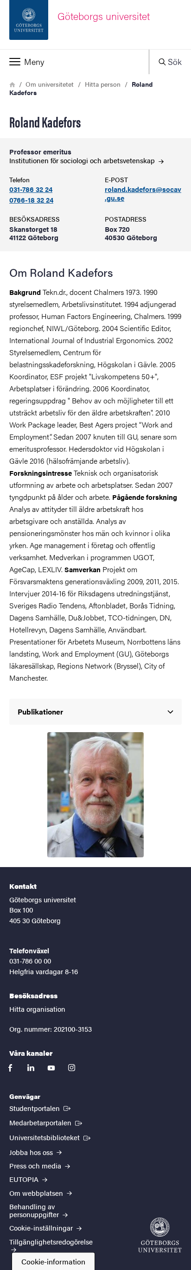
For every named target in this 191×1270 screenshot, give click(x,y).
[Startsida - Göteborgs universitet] (160, 1235)
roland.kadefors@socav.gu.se (143, 194)
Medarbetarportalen (46, 1122)
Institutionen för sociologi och (83, 160)
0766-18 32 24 (31, 200)
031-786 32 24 (30, 189)
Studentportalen (40, 1108)
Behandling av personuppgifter (35, 1210)
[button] (74, 62)
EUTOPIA (24, 1179)
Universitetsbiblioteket (50, 1137)
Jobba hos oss (32, 1152)
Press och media (36, 1165)
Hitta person (103, 84)
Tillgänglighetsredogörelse (51, 1241)
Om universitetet (49, 84)
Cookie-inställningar (42, 1227)
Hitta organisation (37, 1009)
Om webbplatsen (37, 1193)
